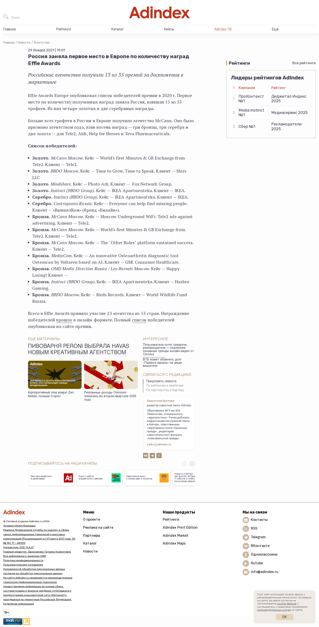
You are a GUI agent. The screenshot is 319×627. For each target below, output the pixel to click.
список (139, 320)
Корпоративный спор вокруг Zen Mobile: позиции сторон (51, 394)
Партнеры (91, 535)
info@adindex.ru (264, 572)
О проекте (91, 519)
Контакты (259, 520)
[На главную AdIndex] (159, 12)
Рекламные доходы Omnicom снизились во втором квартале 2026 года (110, 396)
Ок (284, 617)
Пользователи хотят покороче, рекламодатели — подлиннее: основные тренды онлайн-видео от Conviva (168, 350)
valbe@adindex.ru (159, 444)
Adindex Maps (174, 543)
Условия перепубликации (19, 525)
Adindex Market (175, 535)
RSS (254, 529)
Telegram (258, 537)
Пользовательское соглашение (23, 564)
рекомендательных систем (274, 609)
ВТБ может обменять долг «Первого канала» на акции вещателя (162, 363)
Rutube (257, 563)
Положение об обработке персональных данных (34, 569)
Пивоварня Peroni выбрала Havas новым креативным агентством (78, 350)
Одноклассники (264, 555)
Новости (24, 42)
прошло (64, 320)
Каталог (90, 543)
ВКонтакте (260, 546)
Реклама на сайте (98, 527)
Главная (9, 42)
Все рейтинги (304, 63)
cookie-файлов (286, 603)
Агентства (41, 42)
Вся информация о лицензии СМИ (24, 556)
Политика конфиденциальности (23, 560)
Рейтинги (171, 519)
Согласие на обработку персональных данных (32, 573)
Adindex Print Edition (180, 527)
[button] (192, 464)
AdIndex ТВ (223, 29)
